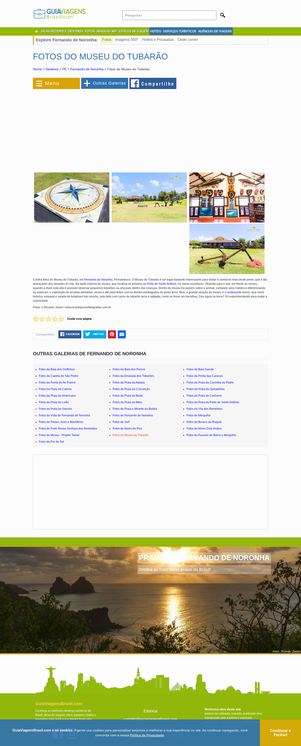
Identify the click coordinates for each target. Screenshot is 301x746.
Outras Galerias (109, 83)
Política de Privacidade (147, 735)
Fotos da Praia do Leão (54, 402)
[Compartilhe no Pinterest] (112, 334)
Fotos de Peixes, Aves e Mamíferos (61, 422)
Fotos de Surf (121, 422)
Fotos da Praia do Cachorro (204, 395)
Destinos (52, 69)
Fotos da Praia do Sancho (55, 408)
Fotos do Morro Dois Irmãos (204, 428)
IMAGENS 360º (107, 31)
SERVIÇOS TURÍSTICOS (179, 31)
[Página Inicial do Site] (36, 31)
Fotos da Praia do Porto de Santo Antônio (212, 402)
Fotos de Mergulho (198, 415)
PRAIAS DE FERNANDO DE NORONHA (204, 558)
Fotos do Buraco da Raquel (204, 422)
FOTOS (90, 31)
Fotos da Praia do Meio (127, 402)
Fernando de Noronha (86, 69)
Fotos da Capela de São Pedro (58, 376)
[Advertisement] (84, 128)
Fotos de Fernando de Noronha (133, 415)
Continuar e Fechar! (280, 733)
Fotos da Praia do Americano (57, 395)
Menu (52, 83)
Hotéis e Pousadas (158, 40)
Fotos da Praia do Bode (128, 395)
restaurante (234, 292)
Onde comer (188, 40)
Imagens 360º (126, 40)
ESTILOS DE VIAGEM (134, 31)
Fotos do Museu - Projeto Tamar (59, 435)
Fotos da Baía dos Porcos (129, 369)
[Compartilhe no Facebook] (153, 83)
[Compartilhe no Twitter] (95, 334)
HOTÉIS (155, 31)
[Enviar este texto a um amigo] (121, 334)
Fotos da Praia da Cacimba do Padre (210, 382)
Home (37, 69)
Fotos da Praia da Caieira (55, 389)
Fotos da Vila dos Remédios (204, 408)
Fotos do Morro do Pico (127, 428)
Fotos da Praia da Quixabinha (205, 389)
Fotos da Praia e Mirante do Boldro (135, 408)
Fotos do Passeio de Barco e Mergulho (211, 435)
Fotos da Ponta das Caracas (204, 376)
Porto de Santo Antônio (161, 283)
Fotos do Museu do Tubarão (131, 435)
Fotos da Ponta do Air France (57, 382)
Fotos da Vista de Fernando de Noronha (64, 415)
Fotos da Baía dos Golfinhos (57, 369)
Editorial (151, 711)
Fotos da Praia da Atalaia (129, 382)
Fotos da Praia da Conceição (131, 389)
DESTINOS (75, 31)
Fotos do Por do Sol (51, 441)
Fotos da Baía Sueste (200, 369)
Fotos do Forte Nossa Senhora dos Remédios (68, 428)
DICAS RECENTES (53, 31)
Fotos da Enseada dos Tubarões (133, 376)
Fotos (106, 40)
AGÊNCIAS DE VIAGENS (215, 31)
